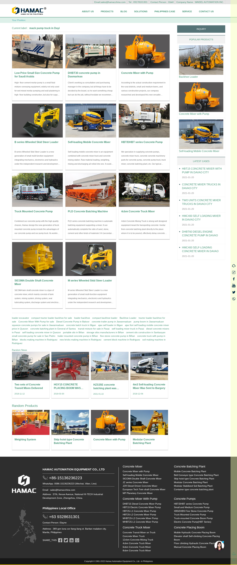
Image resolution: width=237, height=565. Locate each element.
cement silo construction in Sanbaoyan (145, 332)
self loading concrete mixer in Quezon (41, 332)
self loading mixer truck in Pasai (128, 328)
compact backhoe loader (104, 318)
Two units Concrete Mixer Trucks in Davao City (201, 202)
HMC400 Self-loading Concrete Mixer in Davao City (200, 249)
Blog (123, 11)
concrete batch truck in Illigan (81, 325)
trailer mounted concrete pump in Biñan (78, 336)
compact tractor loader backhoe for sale (51, 318)
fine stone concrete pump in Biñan (117, 336)
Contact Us (206, 11)
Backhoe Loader (128, 318)
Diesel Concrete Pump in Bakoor (72, 321)
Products (107, 11)
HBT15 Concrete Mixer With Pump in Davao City (202, 170)
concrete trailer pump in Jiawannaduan (111, 321)
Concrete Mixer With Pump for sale (36, 321)
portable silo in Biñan (73, 332)
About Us (88, 11)
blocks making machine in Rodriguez (38, 339)
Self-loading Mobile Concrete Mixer (199, 151)
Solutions (140, 11)
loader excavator (20, 318)
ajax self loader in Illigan (110, 325)
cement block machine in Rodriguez (122, 339)
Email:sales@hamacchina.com (110, 2)
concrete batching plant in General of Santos (53, 328)
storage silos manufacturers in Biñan (105, 332)
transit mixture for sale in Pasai (93, 328)
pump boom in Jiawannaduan (149, 321)
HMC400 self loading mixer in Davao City (201, 218)
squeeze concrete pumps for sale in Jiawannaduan (38, 325)
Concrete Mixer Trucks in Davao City (201, 186)
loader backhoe (82, 318)
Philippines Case (164, 11)
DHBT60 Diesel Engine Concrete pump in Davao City (200, 233)
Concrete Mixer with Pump (194, 114)
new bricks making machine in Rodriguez (80, 339)
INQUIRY (201, 29)
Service (187, 11)
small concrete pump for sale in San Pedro (33, 336)
